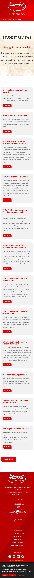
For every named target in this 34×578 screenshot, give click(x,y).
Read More (27, 571)
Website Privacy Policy (17, 542)
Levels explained (18, 530)
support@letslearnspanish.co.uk (18, 520)
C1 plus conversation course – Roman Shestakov (16, 343)
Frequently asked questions (17, 527)
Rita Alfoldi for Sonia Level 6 (15, 177)
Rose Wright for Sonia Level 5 (16, 115)
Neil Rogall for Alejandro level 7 (17, 429)
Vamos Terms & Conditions (17, 545)
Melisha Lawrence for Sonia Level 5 (15, 91)
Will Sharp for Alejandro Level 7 (17, 375)
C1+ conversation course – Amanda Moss (15, 280)
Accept (5, 575)
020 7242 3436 (18, 14)
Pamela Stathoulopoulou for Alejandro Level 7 (15, 402)
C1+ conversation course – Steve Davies (15, 312)
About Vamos (17, 539)
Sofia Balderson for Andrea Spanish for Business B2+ (15, 211)
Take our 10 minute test (18, 533)
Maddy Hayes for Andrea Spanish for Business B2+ (14, 142)
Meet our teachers (17, 536)
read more (7, 105)
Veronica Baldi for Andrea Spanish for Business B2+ (14, 247)
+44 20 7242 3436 (18, 519)
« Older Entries (8, 459)
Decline (12, 575)
